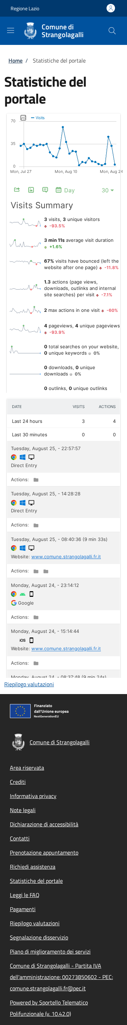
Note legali (23, 810)
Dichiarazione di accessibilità (44, 824)
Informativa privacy (33, 796)
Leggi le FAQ (25, 895)
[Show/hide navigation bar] (10, 30)
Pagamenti (23, 909)
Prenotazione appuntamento (44, 852)
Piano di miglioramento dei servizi (50, 951)
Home (15, 60)
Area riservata (27, 767)
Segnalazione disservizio (39, 937)
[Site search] (112, 31)
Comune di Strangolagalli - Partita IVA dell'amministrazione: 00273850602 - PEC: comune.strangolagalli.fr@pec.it (61, 976)
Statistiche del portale (36, 881)
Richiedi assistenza (32, 866)
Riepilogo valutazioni (29, 684)
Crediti (18, 782)
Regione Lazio (25, 8)
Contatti (20, 838)
